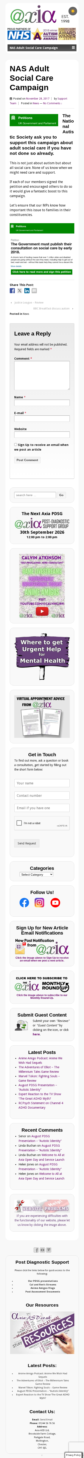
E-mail (19, 413)
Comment (23, 358)
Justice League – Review (29, 302)
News (36, 103)
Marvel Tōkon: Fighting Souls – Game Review (43, 1387)
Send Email (46, 1419)
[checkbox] (72, 11)
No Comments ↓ (52, 103)
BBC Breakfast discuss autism (51, 308)
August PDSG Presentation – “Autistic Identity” (42, 1391)
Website (20, 429)
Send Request (27, 843)
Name (18, 397)
